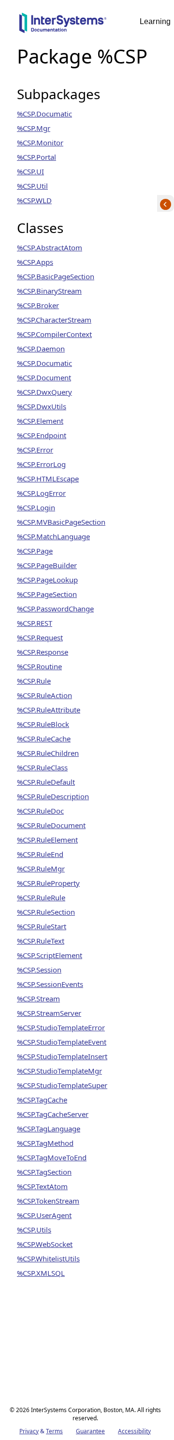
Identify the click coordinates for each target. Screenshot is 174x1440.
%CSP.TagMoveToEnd (52, 1157)
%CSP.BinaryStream (49, 291)
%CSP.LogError (41, 493)
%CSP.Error (35, 449)
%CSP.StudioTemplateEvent (61, 1042)
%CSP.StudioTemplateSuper (62, 1085)
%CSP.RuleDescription (53, 796)
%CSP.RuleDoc (40, 811)
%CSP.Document (44, 377)
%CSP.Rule (34, 681)
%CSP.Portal (36, 157)
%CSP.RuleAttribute (48, 709)
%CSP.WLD (34, 200)
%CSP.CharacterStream (54, 319)
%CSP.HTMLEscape (48, 478)
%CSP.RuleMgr (41, 868)
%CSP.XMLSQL (41, 1273)
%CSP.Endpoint (41, 435)
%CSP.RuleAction (44, 695)
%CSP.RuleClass (42, 767)
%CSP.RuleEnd (40, 854)
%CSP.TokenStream (48, 1201)
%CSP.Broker (38, 305)
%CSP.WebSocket (44, 1244)
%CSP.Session (39, 969)
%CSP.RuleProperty (48, 883)
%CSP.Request (40, 637)
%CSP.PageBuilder (47, 565)
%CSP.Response (42, 652)
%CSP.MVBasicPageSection (61, 522)
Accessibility (134, 1431)
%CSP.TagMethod (45, 1143)
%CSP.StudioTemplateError (61, 1027)
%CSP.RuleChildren (48, 753)
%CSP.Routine (39, 666)
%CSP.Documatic (44, 113)
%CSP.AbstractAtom (49, 247)
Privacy (29, 1431)
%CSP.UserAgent (44, 1215)
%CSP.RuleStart (41, 926)
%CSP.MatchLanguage (53, 536)
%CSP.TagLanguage (48, 1128)
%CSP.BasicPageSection (55, 276)
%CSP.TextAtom (42, 1186)
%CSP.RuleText (40, 941)
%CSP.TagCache (42, 1099)
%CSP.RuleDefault (46, 782)
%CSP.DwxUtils (41, 406)
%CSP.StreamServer (49, 1013)
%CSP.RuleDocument (51, 825)
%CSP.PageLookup (47, 579)
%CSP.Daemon (41, 348)
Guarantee (90, 1431)
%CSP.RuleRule (41, 897)
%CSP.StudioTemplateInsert (62, 1056)
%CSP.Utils (34, 1229)
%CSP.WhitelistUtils (48, 1258)
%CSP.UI (30, 171)
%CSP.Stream (38, 998)
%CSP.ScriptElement (49, 955)
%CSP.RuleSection (46, 912)
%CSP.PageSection (47, 594)
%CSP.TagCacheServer (52, 1114)
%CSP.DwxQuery (44, 392)
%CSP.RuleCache (44, 738)
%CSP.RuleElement (47, 839)
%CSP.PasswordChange (55, 608)
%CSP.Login (36, 507)
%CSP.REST (34, 623)
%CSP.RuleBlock (43, 724)
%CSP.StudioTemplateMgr (59, 1071)
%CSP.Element (40, 421)
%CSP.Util (32, 186)
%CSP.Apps (35, 262)
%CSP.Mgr (33, 128)
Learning (155, 21)
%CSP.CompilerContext (54, 334)
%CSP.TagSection (44, 1172)
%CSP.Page (35, 551)
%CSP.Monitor (40, 142)
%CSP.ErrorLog (41, 464)
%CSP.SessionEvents (50, 984)
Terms (54, 1431)
